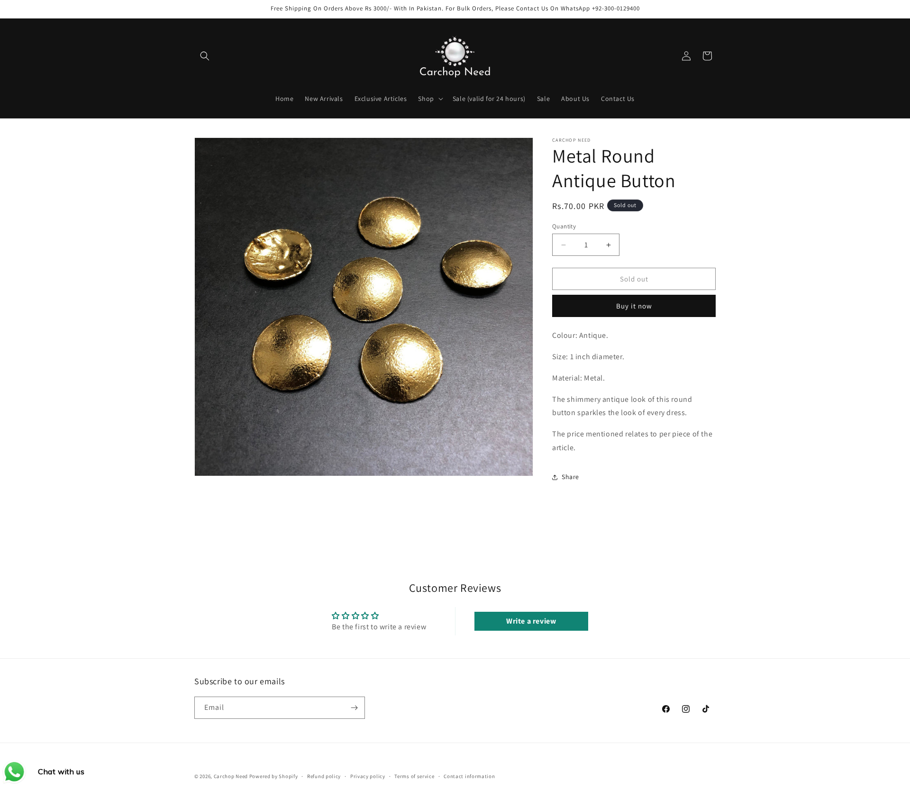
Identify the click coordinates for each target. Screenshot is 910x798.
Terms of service (414, 776)
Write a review (531, 621)
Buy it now (634, 305)
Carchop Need (231, 776)
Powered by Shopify (273, 776)
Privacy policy (367, 776)
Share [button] (570, 476)
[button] (204, 55)
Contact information (469, 776)
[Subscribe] (354, 708)
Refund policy (324, 776)
